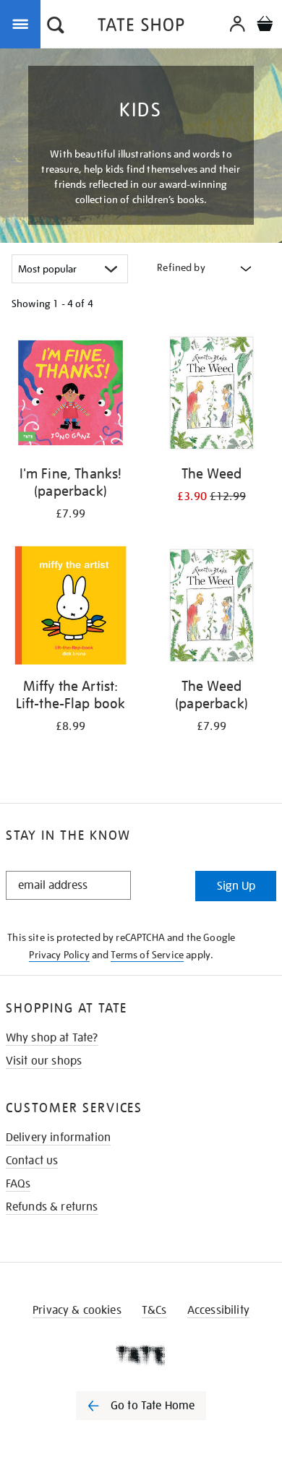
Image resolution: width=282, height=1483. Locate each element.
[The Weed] (211, 395)
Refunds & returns (52, 1207)
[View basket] (264, 25)
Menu (23, 23)
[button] (55, 27)
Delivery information (58, 1137)
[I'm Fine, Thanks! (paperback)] (70, 395)
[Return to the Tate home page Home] (141, 27)
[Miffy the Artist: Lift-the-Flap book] (70, 608)
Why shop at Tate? (52, 1038)
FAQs (18, 1184)
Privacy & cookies (77, 1310)
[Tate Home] (141, 1355)
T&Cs (154, 1310)
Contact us (32, 1160)
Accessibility (218, 1310)
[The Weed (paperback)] (211, 608)
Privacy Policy (59, 954)
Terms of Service (147, 954)
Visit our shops (44, 1061)
